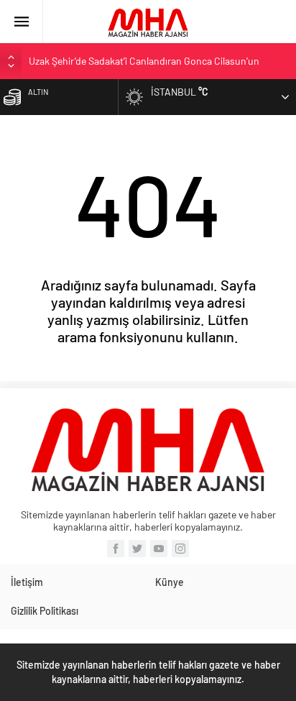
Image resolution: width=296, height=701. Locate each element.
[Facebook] (115, 548)
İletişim (27, 582)
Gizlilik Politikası (44, 611)
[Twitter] (137, 548)
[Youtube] (158, 548)
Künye (169, 582)
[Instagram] (180, 548)
